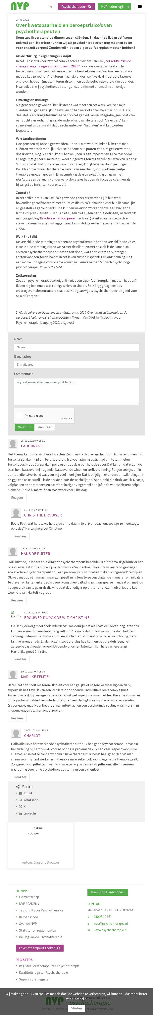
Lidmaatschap (29, 897)
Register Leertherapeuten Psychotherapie (49, 966)
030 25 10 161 (103, 916)
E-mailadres (22, 356)
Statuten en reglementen (37, 930)
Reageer (17, 497)
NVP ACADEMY (29, 903)
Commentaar (23, 374)
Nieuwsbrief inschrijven (108, 892)
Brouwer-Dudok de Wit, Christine (56, 617)
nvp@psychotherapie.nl (111, 923)
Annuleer (44, 427)
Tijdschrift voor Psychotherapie (41, 910)
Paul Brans (31, 445)
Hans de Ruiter (35, 553)
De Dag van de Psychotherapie (40, 937)
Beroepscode (28, 917)
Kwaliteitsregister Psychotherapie (43, 972)
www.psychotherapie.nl (110, 930)
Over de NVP (28, 923)
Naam (18, 339)
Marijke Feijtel (36, 676)
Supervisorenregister (34, 979)
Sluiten (76, 1008)
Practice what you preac (58, 218)
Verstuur (24, 427)
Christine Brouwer (43, 514)
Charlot (32, 735)
